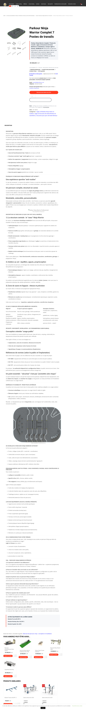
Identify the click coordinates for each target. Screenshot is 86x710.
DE (17, 6)
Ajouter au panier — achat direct (40, 100)
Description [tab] (8, 125)
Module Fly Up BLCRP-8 (14, 619)
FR (10, 6)
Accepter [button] (43, 707)
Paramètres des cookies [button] (77, 705)
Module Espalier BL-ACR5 (14, 624)
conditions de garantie (34, 88)
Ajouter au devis (8, 655)
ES (15, 6)
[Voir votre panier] (82, 4)
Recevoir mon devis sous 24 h (44, 92)
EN (12, 6)
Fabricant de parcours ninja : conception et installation (37, 633)
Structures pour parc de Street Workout (46, 115)
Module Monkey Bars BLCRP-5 (16, 621)
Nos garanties (46, 107)
